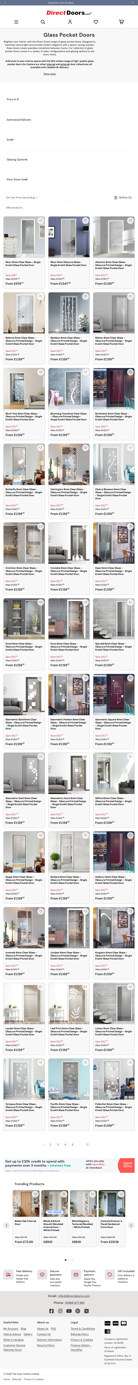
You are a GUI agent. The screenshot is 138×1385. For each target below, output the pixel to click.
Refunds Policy (80, 1334)
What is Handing (13, 1340)
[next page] (95, 1144)
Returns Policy (46, 1345)
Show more (50, 73)
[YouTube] (69, 1311)
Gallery (28, 1334)
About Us (42, 1328)
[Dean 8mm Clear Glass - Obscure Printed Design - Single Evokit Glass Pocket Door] (113, 543)
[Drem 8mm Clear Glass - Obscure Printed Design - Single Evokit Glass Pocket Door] (24, 619)
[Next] (131, 1225)
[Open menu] (16, 22)
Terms (6, 1379)
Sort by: (20, 197)
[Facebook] (51, 1311)
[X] (86, 1311)
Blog (23, 1328)
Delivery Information (49, 1340)
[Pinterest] (78, 1311)
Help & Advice (12, 1334)
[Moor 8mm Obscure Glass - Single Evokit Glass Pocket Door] (69, 237)
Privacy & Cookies (82, 1340)
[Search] (43, 22)
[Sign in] (70, 22)
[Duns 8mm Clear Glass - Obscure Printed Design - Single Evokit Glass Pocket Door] (69, 619)
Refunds (16, 1379)
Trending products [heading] (29, 1184)
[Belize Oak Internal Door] (26, 1203)
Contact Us (44, 1334)
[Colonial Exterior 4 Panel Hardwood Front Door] (112, 1203)
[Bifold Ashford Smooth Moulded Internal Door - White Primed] (54, 1203)
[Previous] (6, 1225)
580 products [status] (14, 207)
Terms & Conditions (83, 1328)
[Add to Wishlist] (40, 220)
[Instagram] (60, 1311)
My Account (10, 1328)
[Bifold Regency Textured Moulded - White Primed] (83, 1203)
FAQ (53, 1328)
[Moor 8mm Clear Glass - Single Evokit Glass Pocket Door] (24, 237)
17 (87, 1144)
